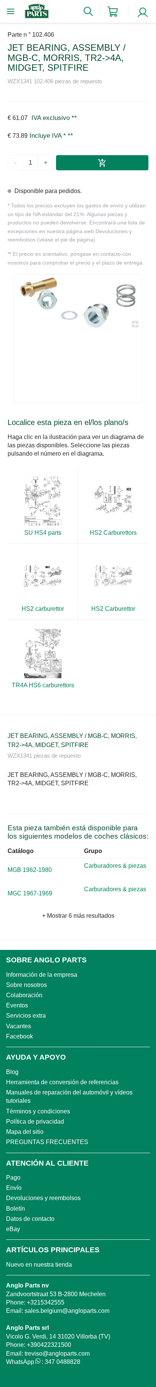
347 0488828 (62, 1362)
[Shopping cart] (113, 11)
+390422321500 (49, 1345)
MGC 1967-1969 (30, 893)
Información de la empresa (41, 974)
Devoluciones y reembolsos (43, 1198)
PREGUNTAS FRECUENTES (47, 1142)
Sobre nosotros (26, 985)
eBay (13, 1229)
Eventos (17, 1005)
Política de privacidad (35, 1121)
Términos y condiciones (38, 1111)
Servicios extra (26, 1015)
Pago (13, 1177)
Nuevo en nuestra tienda (39, 1264)
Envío (14, 1188)
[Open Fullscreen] (135, 323)
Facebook (19, 1036)
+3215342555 (45, 1302)
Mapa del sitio (25, 1132)
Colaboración (24, 995)
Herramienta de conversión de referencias (62, 1082)
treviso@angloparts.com (57, 1353)
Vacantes (18, 1026)
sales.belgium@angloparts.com (67, 1311)
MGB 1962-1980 (30, 870)
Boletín (15, 1208)
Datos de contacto (30, 1219)
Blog (12, 1072)
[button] (78, 303)
